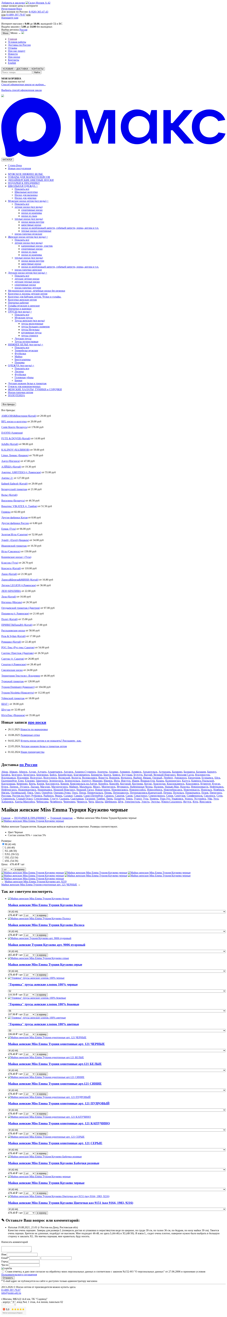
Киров (40, 783)
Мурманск (123, 786)
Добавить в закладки (13, 2)
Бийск (53, 774)
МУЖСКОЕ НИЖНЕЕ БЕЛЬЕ (25, 174)
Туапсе (138, 798)
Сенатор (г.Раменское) (13, 664)
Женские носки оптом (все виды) (28, 236)
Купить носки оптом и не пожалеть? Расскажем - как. (51, 740)
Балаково (177, 771)
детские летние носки (27, 278)
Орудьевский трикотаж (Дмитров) (20, 607)
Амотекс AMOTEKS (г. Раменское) (21, 472)
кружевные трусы (31, 332)
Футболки (20, 353)
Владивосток (202, 774)
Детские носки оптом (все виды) (27, 272)
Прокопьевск (192, 792)
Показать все (22, 189)
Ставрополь (8, 798)
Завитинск (42, 780)
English (12, 62)
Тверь (109, 798)
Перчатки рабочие (18, 302)
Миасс (96, 786)
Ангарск (68, 771)
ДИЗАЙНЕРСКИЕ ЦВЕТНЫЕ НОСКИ (31, 180)
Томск (129, 798)
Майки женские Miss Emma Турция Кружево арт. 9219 (35, 881)
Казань (160, 780)
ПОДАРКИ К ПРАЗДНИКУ (24, 183)
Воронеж (114, 777)
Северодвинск (157, 795)
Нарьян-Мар (172, 786)
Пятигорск (216, 792)
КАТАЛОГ (7, 159)
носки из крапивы (31, 213)
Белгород (17, 774)
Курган (216, 783)
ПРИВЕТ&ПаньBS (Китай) (17, 624)
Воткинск (126, 777)
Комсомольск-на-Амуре (83, 783)
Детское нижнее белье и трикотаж (27, 383)
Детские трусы (23, 338)
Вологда (76, 777)
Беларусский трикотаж (14, 489)
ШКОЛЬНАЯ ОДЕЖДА (23, 186)
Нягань (5, 792)
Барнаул (211, 771)
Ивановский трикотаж (14, 545)
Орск (75, 792)
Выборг (137, 777)
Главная (12, 39)
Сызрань (64, 798)
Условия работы (17, 42)
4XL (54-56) (11, 860)
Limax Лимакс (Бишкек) (15, 455)
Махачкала (85, 786)
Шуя (120, 801)
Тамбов (100, 798)
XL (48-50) (11, 850)
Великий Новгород (164, 774)
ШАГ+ (5, 704)
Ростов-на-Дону (21, 795)
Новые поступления (19, 168)
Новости (13, 54)
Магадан (45, 786)
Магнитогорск (59, 786)
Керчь (32, 783)
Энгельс (155, 801)
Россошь (6, 795)
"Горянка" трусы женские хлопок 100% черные (43, 984)
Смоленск (209, 795)
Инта (117, 780)
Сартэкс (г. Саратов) (12, 658)
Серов (169, 795)
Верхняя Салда (185, 774)
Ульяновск (177, 798)
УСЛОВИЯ (8, 69)
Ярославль (205, 801)
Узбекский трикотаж (13, 698)
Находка (185, 786)
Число (4, 1264)
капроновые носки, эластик (37, 245)
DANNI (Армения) (12, 432)
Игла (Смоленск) (10, 551)
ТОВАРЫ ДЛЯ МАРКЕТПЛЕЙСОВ (29, 177)
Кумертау (205, 783)
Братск (107, 774)
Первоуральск (95, 792)
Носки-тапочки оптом (20, 392)
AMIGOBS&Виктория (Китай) (18, 415)
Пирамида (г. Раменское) (15, 613)
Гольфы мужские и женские (24, 305)
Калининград (173, 780)
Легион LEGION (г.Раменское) (18, 585)
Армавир (125, 771)
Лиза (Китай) (8, 596)
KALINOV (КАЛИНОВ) (15, 449)
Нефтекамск (217, 786)
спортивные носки (32, 210)
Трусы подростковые (26, 341)
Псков (204, 792)
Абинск (23, 771)
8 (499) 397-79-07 (16, 14)
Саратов (119, 795)
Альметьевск (55, 771)
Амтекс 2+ (7, 478)
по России (28, 765)
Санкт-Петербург (93, 795)
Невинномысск (199, 786)
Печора (167, 792)
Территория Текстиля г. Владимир (20, 675)
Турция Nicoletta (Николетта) (17, 692)
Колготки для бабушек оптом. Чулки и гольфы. (34, 296)
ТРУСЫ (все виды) (20, 311)
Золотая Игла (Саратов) (14, 534)
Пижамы (20, 362)
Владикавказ (8, 777)
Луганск (24, 786)
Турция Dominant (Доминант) (18, 687)
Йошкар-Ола (147, 780)
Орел (37, 792)
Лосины (19, 371)
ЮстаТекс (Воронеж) (13, 715)
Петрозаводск (121, 792)
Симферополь (195, 795)
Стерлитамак (41, 798)
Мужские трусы (24, 317)
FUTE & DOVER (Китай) (15, 438)
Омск (30, 792)
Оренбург (47, 792)
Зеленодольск (72, 780)
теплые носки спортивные (36, 230)
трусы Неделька (30, 329)
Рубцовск (36, 795)
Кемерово (22, 783)
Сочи (220, 795)
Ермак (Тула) (8, 528)
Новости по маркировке (34, 729)
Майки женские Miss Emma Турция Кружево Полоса (46, 925)
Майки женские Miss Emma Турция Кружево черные (46, 1183)
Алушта (41, 771)
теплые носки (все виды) (29, 219)
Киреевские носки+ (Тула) (16, 557)
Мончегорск (108, 786)
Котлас (148, 783)
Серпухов (179, 795)
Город (4, 1261)
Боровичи (96, 774)
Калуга (186, 780)
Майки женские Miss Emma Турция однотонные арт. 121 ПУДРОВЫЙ (59, 1103)
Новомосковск (120, 789)
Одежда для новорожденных (24, 386)
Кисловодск (52, 783)
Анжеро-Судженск (85, 771)
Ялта (195, 801)
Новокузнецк (102, 789)
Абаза (4, 771)
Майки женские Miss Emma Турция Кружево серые (45, 964)
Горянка (5, 511)
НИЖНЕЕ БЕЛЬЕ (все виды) (25, 344)
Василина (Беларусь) (13, 500)
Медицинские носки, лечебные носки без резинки (36, 290)
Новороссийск (137, 789)
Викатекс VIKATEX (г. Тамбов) (19, 506)
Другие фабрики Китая (14, 517)
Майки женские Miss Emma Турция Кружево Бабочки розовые (53, 1163)
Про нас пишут (16, 51)
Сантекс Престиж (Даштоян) (17, 653)
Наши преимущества (32, 752)
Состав (12, 835)
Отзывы (12, 48)
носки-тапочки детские (28, 287)
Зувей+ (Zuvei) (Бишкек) (15, 540)
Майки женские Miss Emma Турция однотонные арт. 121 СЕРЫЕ (55, 1143)
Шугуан (5, 709)
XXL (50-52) (12, 854)
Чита (91, 801)
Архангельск (150, 771)
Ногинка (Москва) (11, 602)
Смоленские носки (12, 670)
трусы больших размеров (35, 326)
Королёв (114, 783)
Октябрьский (18, 792)
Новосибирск (154, 789)
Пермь (108, 792)
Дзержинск (180, 777)
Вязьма (147, 777)
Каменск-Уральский (202, 780)
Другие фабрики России (15, 523)
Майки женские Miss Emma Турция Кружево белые (45, 905)
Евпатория (194, 777)
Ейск (217, 777)
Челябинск (56, 801)
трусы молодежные (32, 323)
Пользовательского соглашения (19, 1274)
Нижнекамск (45, 789)
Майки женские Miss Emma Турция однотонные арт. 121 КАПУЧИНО (59, 1123)
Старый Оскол (24, 798)
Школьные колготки (26, 192)
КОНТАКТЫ (38, 69)
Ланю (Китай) (9, 574)
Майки (18, 356)
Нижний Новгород (64, 789)
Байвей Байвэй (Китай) (14, 483)
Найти (37, 72)
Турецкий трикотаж (12, 681)
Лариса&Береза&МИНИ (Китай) (20, 579)
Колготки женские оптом (22, 299)
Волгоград (36, 777)
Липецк (13, 786)
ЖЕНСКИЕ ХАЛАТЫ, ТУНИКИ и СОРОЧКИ (35, 389)
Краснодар (159, 783)
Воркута (103, 777)
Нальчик (159, 786)
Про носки (14, 56)
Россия (23, 29)
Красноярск (192, 783)
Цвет (11, 832)
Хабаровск (7, 801)
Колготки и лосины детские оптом (27, 293)
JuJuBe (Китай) (9, 444)
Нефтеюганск (9, 789)
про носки (37, 722)
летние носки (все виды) (29, 207)
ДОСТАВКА (22, 69)
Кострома (137, 783)
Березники (42, 774)
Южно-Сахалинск (171, 801)
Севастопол (140, 795)
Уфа (209, 798)
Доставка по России (19, 45)
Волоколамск (89, 777)
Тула (145, 798)
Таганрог (90, 798)
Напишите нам (9, 17)
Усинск (189, 798)
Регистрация (8, 8)
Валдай (148, 774)
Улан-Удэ (165, 798)
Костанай (125, 783)
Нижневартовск (27, 789)
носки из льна (29, 216)
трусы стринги (29, 335)
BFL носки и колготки (14, 421)
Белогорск (29, 774)
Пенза (82, 792)
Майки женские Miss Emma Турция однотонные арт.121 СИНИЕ (55, 1083)
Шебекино (111, 801)
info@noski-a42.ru (11, 1293)
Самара (78, 795)
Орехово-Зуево (62, 792)
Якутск (187, 801)
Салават (68, 795)
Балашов (201, 771)
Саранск (109, 795)
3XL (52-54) (11, 857)
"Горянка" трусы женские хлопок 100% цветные (43, 1024)
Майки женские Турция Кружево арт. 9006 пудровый (46, 944)
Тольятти (119, 798)
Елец (21, 780)
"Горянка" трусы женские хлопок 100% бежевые (43, 1004)
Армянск (136, 771)
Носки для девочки (25, 198)
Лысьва (34, 786)
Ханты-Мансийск (25, 801)
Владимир (23, 777)
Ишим (135, 780)
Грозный (157, 777)
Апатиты (102, 771)
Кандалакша (8, 783)
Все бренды (9, 404)
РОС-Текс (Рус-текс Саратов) (18, 647)
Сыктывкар (77, 798)
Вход (19, 8)
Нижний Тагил (85, 789)
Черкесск (82, 801)
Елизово (30, 780)
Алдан (32, 771)
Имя (4, 1254)
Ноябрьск (218, 789)
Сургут (54, 798)
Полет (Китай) (9, 619)
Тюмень (154, 798)
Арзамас (113, 771)
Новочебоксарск (173, 789)
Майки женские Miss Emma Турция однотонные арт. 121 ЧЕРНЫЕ (39, 884)
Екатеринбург (9, 780)
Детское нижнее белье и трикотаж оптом (44, 746)
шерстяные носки (31, 224)
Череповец (69, 801)
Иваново (97, 780)
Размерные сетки (30, 735)
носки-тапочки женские (28, 269)
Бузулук (138, 774)
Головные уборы (24, 377)
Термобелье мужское (26, 350)
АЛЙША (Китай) (11, 466)
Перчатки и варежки (19, 308)
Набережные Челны (141, 786)
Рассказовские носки (13, 630)
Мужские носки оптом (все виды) (28, 201)
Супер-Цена (15, 165)
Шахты (99, 801)
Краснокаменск (175, 783)
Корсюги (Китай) (11, 568)
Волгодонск (50, 777)
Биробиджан (65, 774)
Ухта (216, 798)
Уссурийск (200, 798)
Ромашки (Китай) (11, 641)
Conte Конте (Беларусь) (14, 427)
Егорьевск (207, 777)
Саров (129, 795)
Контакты (13, 59)
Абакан (13, 771)
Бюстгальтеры (23, 359)
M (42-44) (10, 844)
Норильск (206, 789)
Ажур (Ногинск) (10, 461)
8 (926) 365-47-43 (38, 11)
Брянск (116, 774)
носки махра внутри (32, 221)
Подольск (178, 792)
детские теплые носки (27, 281)
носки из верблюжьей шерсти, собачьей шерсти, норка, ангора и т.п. (60, 227)
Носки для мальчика (26, 195)
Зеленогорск (56, 780)
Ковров (64, 783)
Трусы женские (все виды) (30, 320)
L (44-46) (10, 847)
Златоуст (86, 780)
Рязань (58, 795)
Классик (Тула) (9, 562)
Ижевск (108, 780)
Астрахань (165, 771)
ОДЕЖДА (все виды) (21, 365)
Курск (4, 786)
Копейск (103, 783)
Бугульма (127, 774)
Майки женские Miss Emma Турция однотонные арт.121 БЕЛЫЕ (55, 1064)
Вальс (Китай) (9, 495)
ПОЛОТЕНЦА (16, 395)
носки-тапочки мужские (28, 233)
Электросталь (132, 801)
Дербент (168, 777)
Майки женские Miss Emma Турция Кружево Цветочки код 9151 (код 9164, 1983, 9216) (70, 1203)
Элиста (145, 801)
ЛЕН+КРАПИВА (11, 591)
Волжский (64, 777)
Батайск (5, 774)
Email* (5, 1258)
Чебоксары (42, 801)
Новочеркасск (192, 789)
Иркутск (126, 780)
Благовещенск (82, 774)
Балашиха (189, 771)
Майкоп (73, 786)
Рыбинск (49, 795)
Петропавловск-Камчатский (146, 792)
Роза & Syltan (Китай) (13, 636)
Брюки (18, 380)
